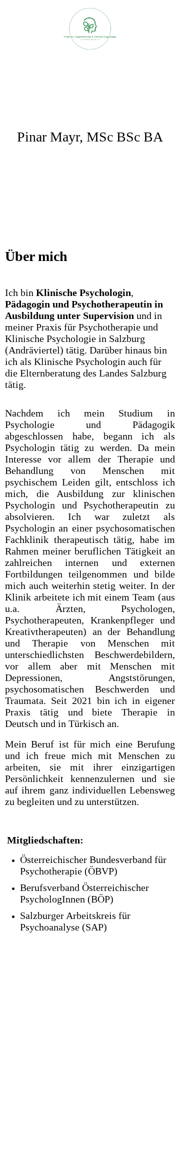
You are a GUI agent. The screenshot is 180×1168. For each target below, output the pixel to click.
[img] (90, 29)
